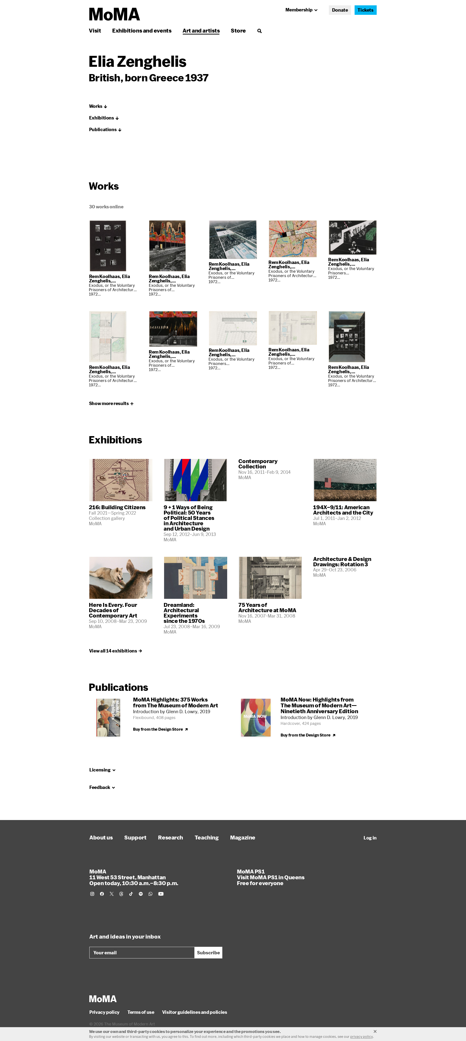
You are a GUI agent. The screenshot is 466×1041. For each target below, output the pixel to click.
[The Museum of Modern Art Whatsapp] (150, 894)
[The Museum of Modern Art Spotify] (141, 894)
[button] (98, 106)
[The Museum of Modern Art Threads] (121, 894)
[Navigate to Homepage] (114, 14)
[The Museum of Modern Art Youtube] (160, 894)
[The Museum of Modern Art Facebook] (102, 894)
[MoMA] (103, 998)
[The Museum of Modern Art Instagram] (92, 894)
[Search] (259, 30)
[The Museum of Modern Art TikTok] (131, 894)
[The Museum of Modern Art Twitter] (111, 894)
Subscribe (208, 952)
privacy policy (361, 1036)
